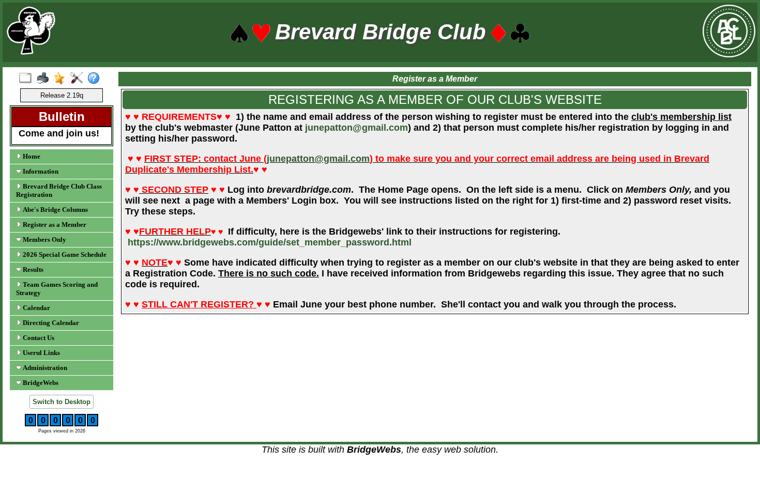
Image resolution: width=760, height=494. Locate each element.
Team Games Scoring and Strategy (57, 289)
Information (39, 171)
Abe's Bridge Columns (54, 209)
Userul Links (40, 353)
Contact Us (37, 338)
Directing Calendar (50, 323)
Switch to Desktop (61, 402)
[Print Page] (44, 78)
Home (30, 156)
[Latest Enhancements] (61, 78)
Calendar (35, 308)
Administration (44, 368)
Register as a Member (53, 224)
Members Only (43, 239)
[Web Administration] (78, 78)
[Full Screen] (27, 78)
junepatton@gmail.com (356, 127)
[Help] (95, 78)
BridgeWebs (39, 383)
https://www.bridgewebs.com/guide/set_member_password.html (270, 242)
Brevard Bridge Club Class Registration (59, 190)
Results (32, 269)
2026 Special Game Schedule (64, 254)
